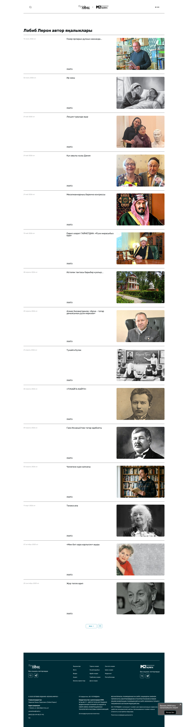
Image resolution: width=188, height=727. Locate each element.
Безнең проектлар (79, 681)
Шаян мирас (109, 670)
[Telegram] (36, 675)
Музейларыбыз (95, 670)
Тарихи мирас (94, 666)
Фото (74, 670)
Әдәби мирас (94, 673)
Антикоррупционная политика (89, 713)
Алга (90, 626)
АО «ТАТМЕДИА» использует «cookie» (123, 707)
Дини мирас (94, 681)
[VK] (30, 675)
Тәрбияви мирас (95, 677)
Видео (75, 673)
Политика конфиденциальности (122, 715)
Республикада (110, 677)
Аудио (75, 677)
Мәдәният (108, 673)
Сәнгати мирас (110, 666)
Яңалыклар (76, 666)
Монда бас (170, 712)
